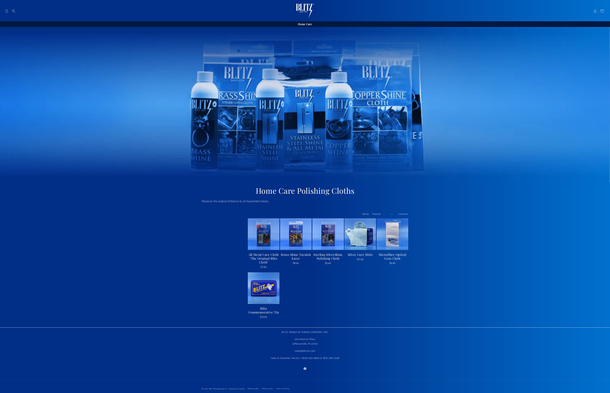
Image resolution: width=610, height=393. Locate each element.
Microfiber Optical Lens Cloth (392, 256)
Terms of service (282, 388)
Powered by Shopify (237, 388)
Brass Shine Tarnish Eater (296, 256)
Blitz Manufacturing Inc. (218, 388)
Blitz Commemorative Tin (263, 310)
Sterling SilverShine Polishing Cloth (328, 256)
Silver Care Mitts (360, 254)
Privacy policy (267, 388)
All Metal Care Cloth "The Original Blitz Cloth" (264, 258)
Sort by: (365, 214)
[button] (6, 10)
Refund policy (253, 388)
